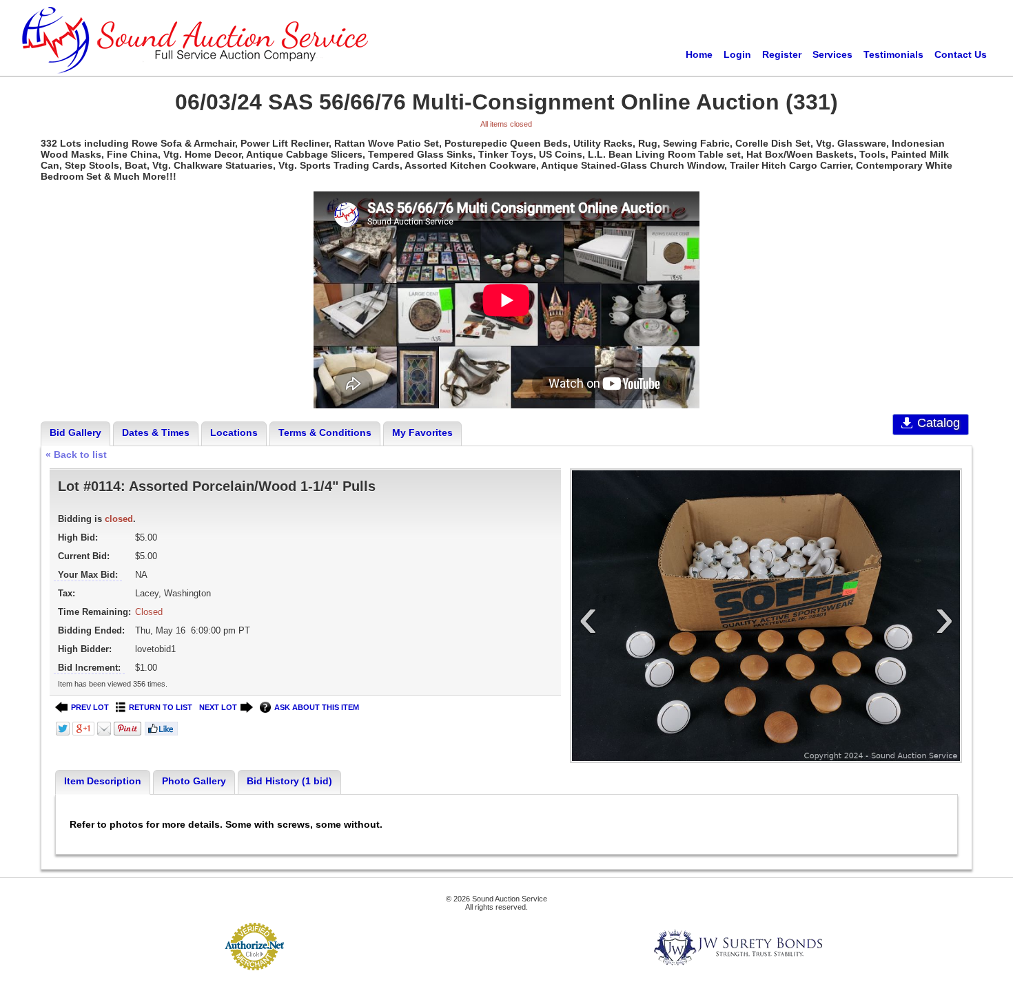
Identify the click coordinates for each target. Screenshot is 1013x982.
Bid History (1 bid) (289, 780)
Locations (234, 432)
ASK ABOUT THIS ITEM (316, 707)
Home (699, 54)
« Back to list (76, 454)
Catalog (938, 423)
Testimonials (893, 54)
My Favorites (422, 432)
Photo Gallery (194, 780)
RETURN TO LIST (160, 707)
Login (737, 54)
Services (832, 54)
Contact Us (960, 54)
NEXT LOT (218, 707)
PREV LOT (90, 707)
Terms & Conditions (324, 432)
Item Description (102, 780)
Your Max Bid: (88, 575)
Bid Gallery (75, 432)
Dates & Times (156, 432)
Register (781, 54)
